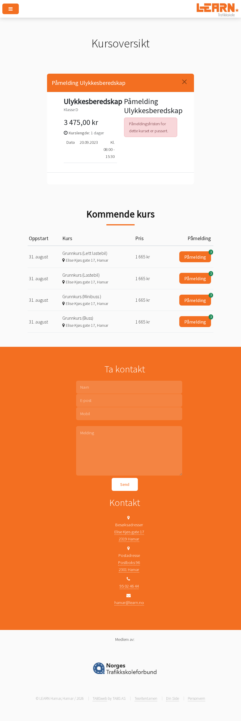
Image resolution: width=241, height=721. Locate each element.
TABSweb (100, 698)
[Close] (184, 81)
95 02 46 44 (129, 586)
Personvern (196, 698)
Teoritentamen (146, 698)
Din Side (172, 698)
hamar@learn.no (129, 602)
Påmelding (197, 255)
